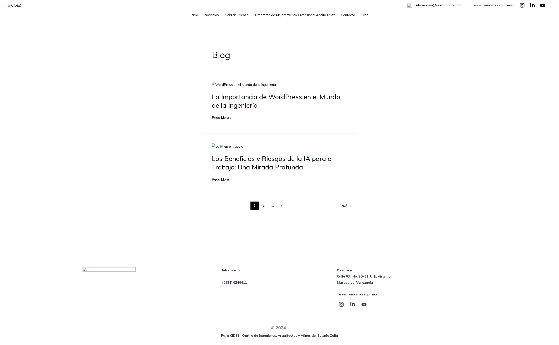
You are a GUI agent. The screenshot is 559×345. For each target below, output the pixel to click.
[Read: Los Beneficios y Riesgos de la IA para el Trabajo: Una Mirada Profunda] (227, 146)
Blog (365, 15)
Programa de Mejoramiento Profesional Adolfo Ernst (295, 15)
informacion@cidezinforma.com (438, 5)
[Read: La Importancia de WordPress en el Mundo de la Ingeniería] (244, 84)
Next (346, 205)
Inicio (194, 15)
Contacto (348, 15)
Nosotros (212, 15)
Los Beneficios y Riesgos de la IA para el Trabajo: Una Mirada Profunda (272, 162)
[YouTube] (542, 5)
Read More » (221, 118)
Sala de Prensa (236, 15)
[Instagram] (522, 5)
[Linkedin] (532, 5)
